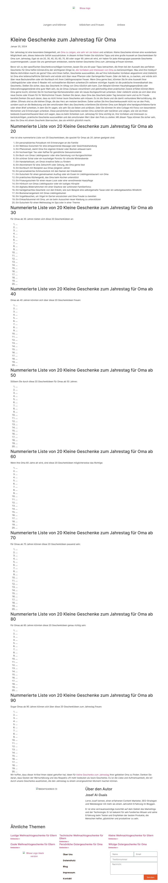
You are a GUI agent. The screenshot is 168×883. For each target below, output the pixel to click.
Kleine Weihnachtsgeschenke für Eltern (131, 835)
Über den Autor (98, 789)
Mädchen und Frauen (91, 24)
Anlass (121, 24)
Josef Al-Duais (96, 795)
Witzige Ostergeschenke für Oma (128, 844)
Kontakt (67, 878)
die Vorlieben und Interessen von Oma (94, 70)
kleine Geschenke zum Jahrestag (92, 774)
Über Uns (68, 854)
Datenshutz (69, 860)
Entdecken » (15, 839)
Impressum (69, 872)
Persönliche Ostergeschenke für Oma (80, 844)
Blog (65, 866)
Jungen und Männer (54, 24)
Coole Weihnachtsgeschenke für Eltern (32, 844)
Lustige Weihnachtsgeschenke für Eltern (33, 835)
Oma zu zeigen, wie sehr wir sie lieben (80, 52)
